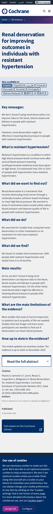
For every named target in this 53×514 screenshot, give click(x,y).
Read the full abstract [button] (22, 361)
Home (4, 19)
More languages (45, 2)
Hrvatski (20, 89)
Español (13, 2)
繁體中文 (29, 93)
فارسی (21, 2)
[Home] (16, 11)
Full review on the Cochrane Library (19, 427)
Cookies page (35, 500)
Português (33, 89)
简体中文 (42, 93)
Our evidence (17, 19)
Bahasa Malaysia (11, 93)
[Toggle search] (44, 11)
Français (29, 2)
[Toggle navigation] (49, 11)
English (4, 2)
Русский (8, 89)
